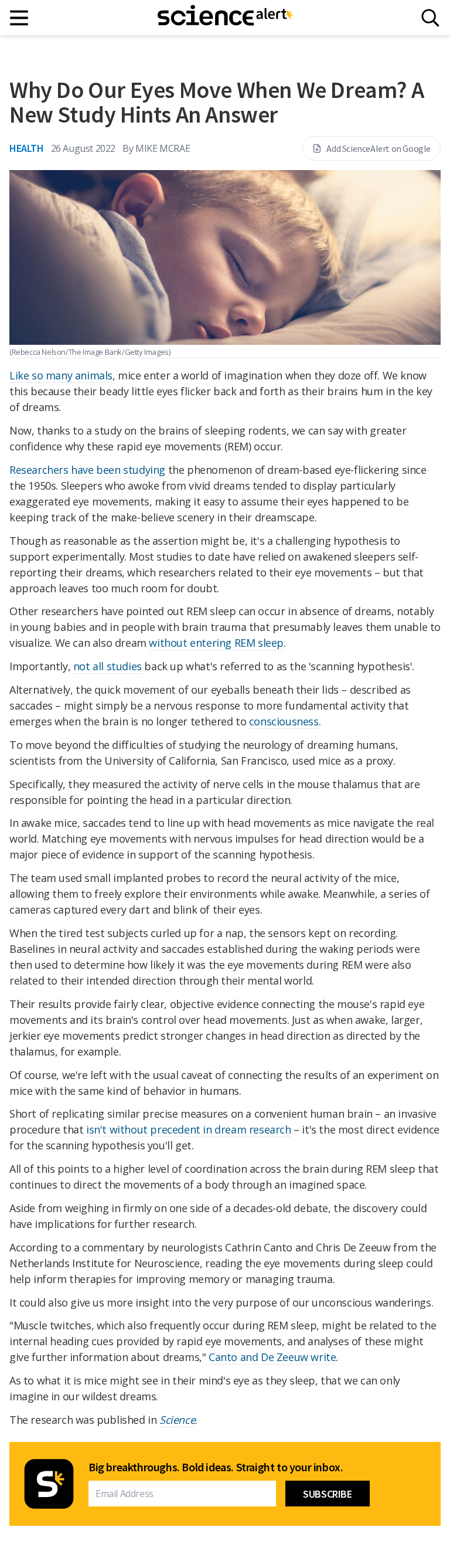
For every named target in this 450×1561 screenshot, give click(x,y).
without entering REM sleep (216, 643)
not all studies (107, 666)
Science (177, 1420)
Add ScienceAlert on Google (378, 148)
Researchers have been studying (87, 470)
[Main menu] (19, 18)
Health (26, 148)
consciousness (284, 721)
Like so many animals (60, 375)
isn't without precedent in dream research (188, 1129)
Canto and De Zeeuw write (272, 1357)
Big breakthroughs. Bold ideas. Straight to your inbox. (215, 1467)
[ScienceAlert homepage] (225, 17)
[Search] (430, 18)
